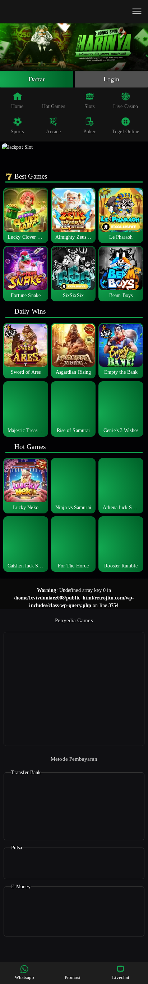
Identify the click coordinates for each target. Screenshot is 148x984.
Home (17, 106)
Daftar (36, 79)
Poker (89, 131)
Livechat (121, 977)
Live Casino (125, 106)
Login (111, 79)
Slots (89, 106)
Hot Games (53, 106)
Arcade (53, 131)
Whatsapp (24, 977)
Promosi (73, 977)
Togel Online (125, 131)
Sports (17, 131)
